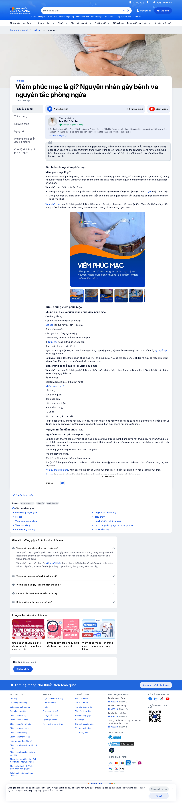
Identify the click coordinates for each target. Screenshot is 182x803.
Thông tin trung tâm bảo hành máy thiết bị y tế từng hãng (23, 760)
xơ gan (148, 191)
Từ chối (159, 796)
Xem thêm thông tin (56, 135)
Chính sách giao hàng (19, 728)
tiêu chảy (52, 342)
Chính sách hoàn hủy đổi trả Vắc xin (22, 753)
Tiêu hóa (36, 30)
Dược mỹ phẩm (49, 703)
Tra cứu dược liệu (83, 711)
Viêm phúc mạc (53, 204)
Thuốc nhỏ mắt (82, 16)
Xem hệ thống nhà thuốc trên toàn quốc (46, 685)
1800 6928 (167, 2)
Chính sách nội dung (19, 720)
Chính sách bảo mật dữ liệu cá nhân (23, 746)
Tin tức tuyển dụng (83, 728)
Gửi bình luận (22, 669)
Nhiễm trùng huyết (54, 386)
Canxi (33, 16)
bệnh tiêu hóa (52, 503)
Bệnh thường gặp (83, 715)
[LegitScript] (121, 750)
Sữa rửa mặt (96, 16)
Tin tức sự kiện (81, 732)
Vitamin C (137, 16)
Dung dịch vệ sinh (123, 16)
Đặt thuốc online (50, 720)
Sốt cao (49, 325)
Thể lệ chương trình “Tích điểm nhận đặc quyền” (21, 767)
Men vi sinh (109, 16)
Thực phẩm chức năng (53, 698)
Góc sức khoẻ (81, 698)
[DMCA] (121, 743)
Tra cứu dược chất (83, 707)
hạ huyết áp (161, 350)
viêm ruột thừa (53, 563)
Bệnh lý (25, 30)
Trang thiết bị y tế (50, 715)
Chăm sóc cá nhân (51, 711)
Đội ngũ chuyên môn (84, 724)
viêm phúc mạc (27, 503)
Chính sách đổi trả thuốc (20, 724)
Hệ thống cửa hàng (18, 703)
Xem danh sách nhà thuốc (156, 685)
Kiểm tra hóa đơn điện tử (21, 741)
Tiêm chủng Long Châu (53, 724)
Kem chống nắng (66, 16)
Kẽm (50, 16)
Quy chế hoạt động (18, 711)
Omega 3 (42, 16)
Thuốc (45, 707)
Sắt (55, 16)
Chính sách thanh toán (20, 737)
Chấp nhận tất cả (159, 789)
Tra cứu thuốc (81, 703)
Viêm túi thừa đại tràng (56, 469)
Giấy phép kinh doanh (20, 707)
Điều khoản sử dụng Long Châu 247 (21, 774)
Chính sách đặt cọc (18, 715)
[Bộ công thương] (114, 737)
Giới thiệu (14, 698)
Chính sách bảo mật (19, 732)
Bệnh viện (79, 720)
